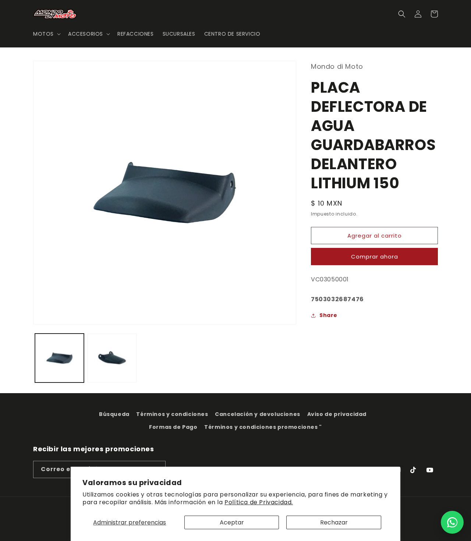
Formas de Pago (173, 427)
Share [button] (328, 315)
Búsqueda (114, 414)
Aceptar (232, 522)
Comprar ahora (374, 256)
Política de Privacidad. (258, 502)
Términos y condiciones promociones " (263, 427)
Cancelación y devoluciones (257, 414)
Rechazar (334, 522)
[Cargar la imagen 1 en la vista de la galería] (59, 358)
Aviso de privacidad (336, 414)
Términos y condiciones (172, 414)
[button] (46, 34)
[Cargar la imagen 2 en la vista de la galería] (112, 358)
